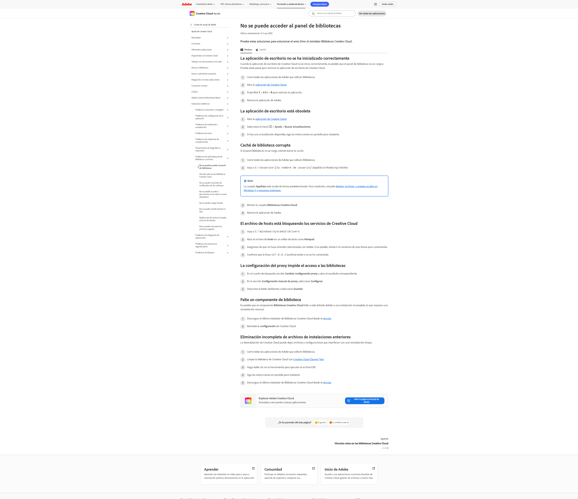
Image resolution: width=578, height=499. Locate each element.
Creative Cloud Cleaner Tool (308, 359)
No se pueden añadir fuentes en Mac (212, 210)
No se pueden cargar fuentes (211, 203)
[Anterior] (277, 446)
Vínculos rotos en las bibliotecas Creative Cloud (212, 175)
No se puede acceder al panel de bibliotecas (212, 166)
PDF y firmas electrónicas (231, 4)
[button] (375, 4)
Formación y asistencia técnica (290, 4)
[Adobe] (187, 4)
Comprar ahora (320, 4)
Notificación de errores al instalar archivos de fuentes (212, 219)
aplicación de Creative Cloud (270, 84)
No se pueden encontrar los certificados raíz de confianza (211, 184)
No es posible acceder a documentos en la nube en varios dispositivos (213, 194)
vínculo (327, 318)
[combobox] (332, 14)
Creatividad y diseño (204, 4)
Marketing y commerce (259, 4)
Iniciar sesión (387, 4)
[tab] (246, 50)
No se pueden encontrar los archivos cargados (210, 227)
